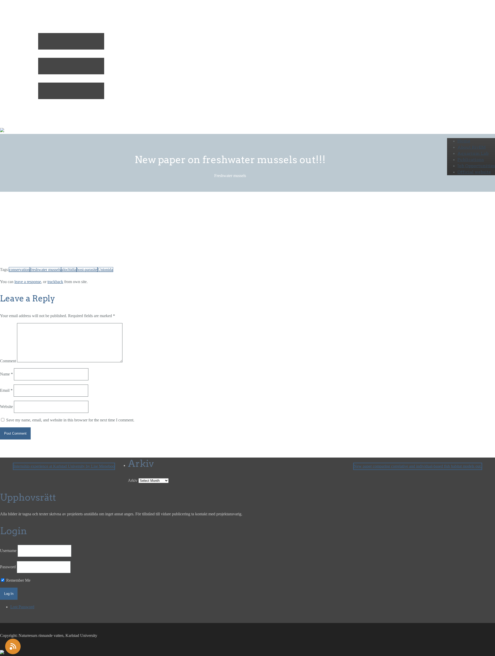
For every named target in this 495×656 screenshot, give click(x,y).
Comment (8, 361)
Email (6, 390)
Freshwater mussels (55, 220)
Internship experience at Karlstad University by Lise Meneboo (63, 466)
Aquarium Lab (473, 153)
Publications (470, 159)
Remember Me (17, 580)
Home (463, 141)
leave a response (27, 281)
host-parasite (87, 269)
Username (8, 550)
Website (6, 406)
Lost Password (22, 607)
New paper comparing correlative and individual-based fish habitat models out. (418, 466)
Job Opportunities (476, 165)
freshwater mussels (45, 269)
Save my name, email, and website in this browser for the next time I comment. (70, 420)
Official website (474, 172)
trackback (55, 281)
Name (6, 374)
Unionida (105, 269)
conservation (19, 269)
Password (8, 567)
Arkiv (132, 480)
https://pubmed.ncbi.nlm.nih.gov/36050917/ (111, 257)
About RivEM (471, 147)
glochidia (68, 269)
